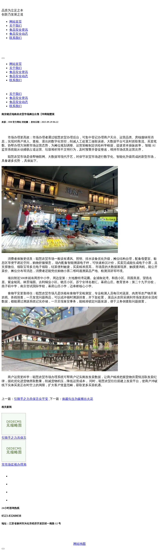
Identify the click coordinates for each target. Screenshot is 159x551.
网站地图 (79, 543)
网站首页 (15, 21)
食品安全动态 (18, 33)
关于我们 (15, 25)
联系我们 (15, 37)
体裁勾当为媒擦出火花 (77, 398)
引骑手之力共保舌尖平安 (31, 398)
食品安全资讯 (18, 29)
